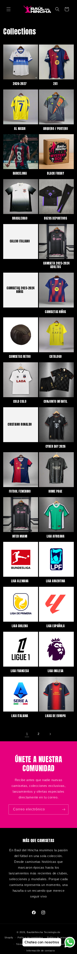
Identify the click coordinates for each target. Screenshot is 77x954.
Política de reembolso (30, 937)
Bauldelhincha (35, 932)
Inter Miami (19, 536)
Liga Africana (56, 536)
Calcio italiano (20, 241)
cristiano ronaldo (20, 424)
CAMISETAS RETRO (20, 357)
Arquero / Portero (55, 129)
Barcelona (20, 173)
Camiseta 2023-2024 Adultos (56, 265)
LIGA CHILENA (20, 626)
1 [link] (27, 734)
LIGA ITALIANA (19, 716)
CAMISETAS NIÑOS (55, 312)
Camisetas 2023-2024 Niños (21, 290)
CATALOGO (55, 357)
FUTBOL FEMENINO (20, 491)
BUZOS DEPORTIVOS (55, 218)
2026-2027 (20, 84)
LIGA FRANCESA (20, 671)
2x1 (55, 84)
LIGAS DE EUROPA (55, 716)
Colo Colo (20, 402)
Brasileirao (20, 218)
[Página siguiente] (50, 734)
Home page (55, 491)
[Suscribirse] (63, 809)
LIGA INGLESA (56, 671)
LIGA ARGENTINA (55, 581)
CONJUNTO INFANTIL (56, 402)
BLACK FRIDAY (55, 173)
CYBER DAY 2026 (56, 447)
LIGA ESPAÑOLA (55, 626)
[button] (8, 9)
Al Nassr (19, 129)
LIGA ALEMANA (20, 581)
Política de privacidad (59, 937)
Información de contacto (40, 950)
